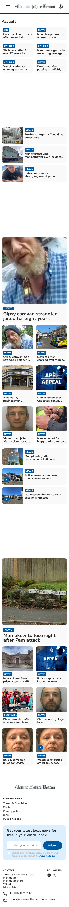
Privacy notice (47, 855)
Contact (8, 807)
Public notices (12, 819)
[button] (7, 6)
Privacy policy (12, 811)
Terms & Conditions (15, 803)
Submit (52, 845)
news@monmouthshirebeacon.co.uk (32, 899)
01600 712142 (23, 893)
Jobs (6, 815)
